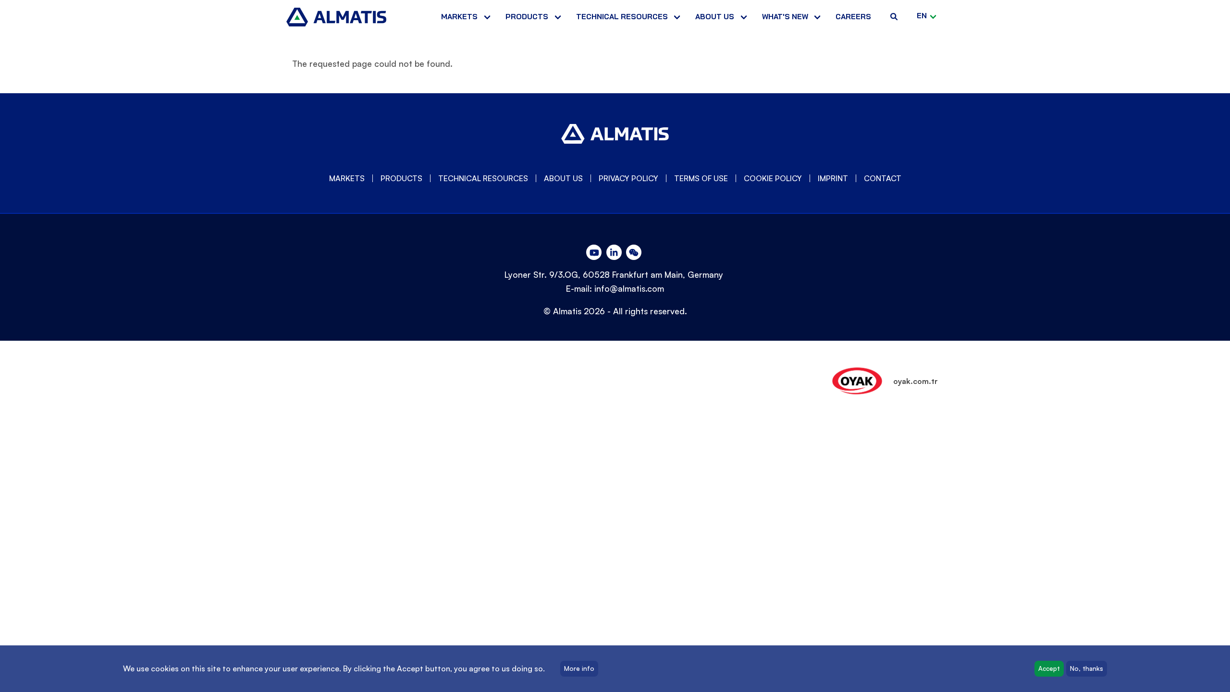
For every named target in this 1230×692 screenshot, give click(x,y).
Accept (1049, 668)
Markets (459, 16)
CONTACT (882, 178)
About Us (563, 178)
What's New (785, 16)
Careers (853, 16)
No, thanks (1086, 668)
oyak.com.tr (915, 381)
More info (579, 668)
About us (714, 16)
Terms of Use (701, 178)
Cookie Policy (773, 178)
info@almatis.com (629, 288)
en (922, 15)
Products (526, 16)
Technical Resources (622, 16)
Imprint (833, 178)
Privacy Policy (628, 178)
